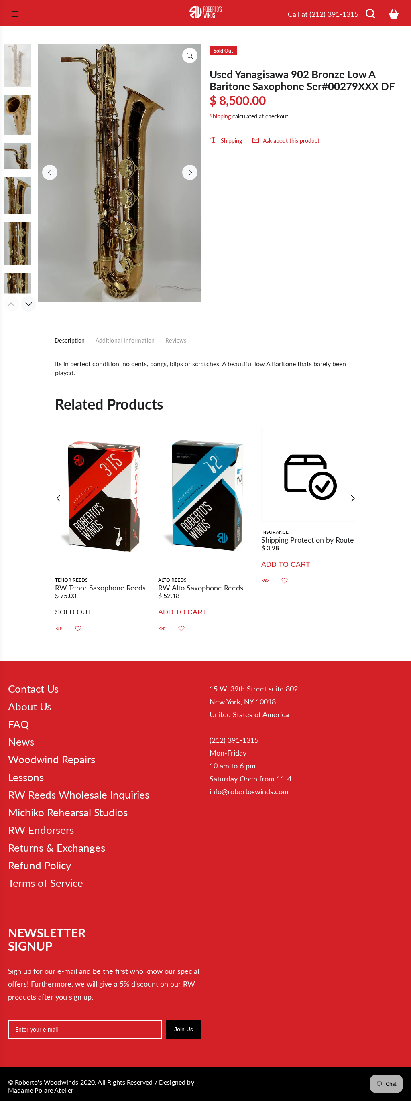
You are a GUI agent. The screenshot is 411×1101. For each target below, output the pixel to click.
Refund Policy (39, 865)
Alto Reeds (172, 580)
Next (189, 172)
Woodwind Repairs (51, 759)
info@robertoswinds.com (249, 791)
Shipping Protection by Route (307, 539)
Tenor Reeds (71, 580)
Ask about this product (291, 140)
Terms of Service (45, 882)
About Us (29, 706)
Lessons (26, 776)
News (21, 741)
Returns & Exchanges (56, 847)
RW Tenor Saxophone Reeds (100, 587)
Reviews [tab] (176, 340)
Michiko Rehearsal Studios (68, 812)
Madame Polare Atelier (40, 1090)
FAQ (18, 724)
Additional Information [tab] (125, 340)
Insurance (275, 532)
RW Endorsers (41, 829)
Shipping (220, 116)
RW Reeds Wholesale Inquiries (78, 794)
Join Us (183, 1029)
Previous (49, 172)
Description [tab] (70, 340)
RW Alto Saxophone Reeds (200, 587)
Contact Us (33, 688)
